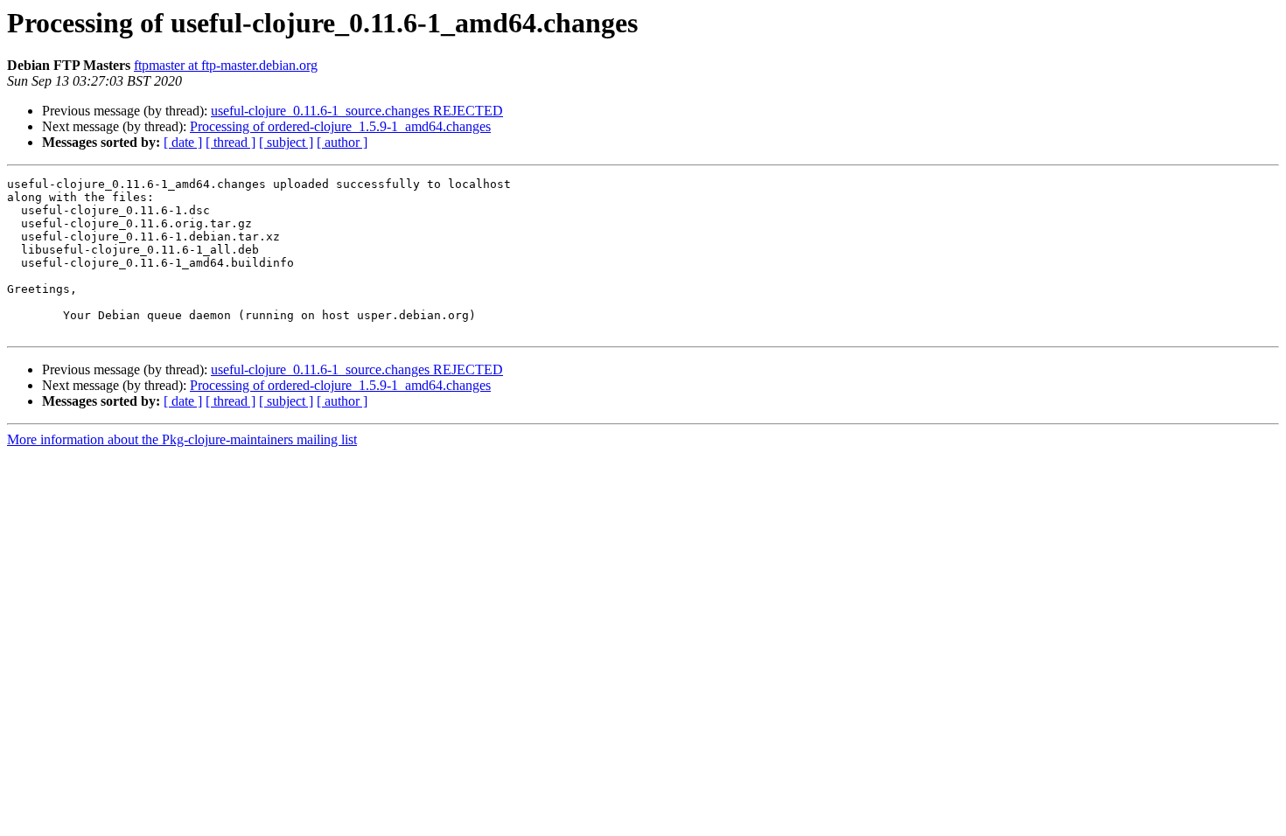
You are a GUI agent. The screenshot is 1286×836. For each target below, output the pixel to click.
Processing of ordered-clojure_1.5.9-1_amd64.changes (340, 126)
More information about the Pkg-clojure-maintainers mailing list (182, 439)
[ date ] (183, 142)
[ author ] (342, 142)
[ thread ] (230, 142)
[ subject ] (286, 142)
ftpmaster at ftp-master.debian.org (226, 65)
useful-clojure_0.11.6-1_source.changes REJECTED (357, 110)
